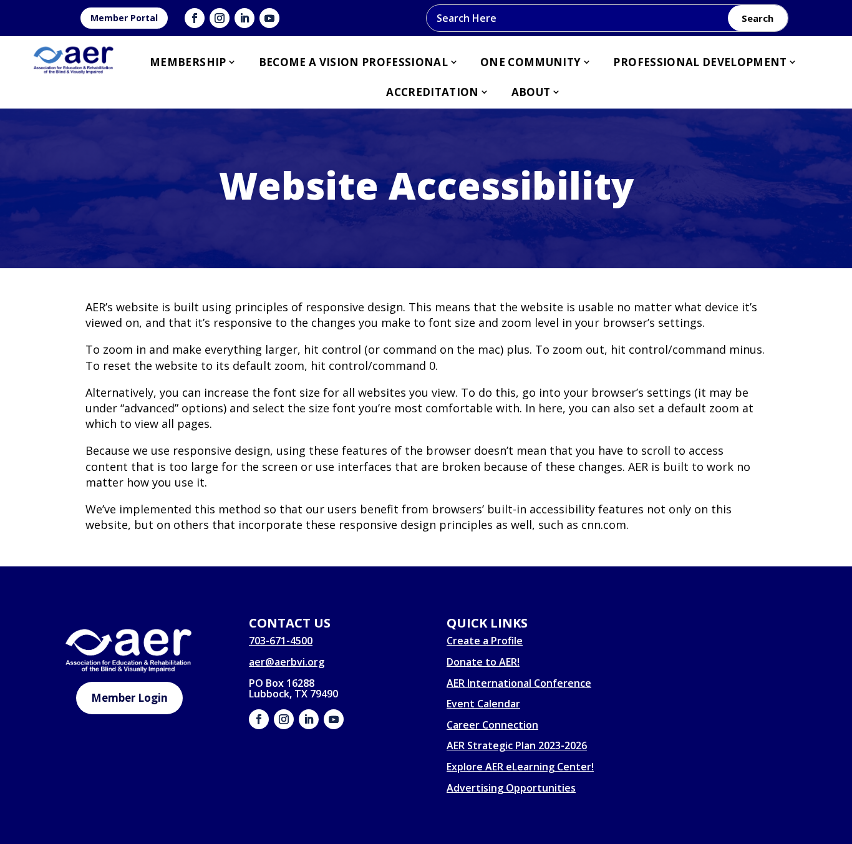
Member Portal (124, 18)
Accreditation (432, 92)
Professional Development (700, 62)
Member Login (129, 698)
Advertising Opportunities (511, 788)
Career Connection (492, 725)
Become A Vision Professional (353, 62)
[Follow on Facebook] (195, 18)
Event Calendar (483, 704)
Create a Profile (485, 641)
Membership (188, 62)
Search (757, 18)
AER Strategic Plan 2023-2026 (517, 745)
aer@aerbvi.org (286, 662)
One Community (530, 62)
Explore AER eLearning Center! (520, 767)
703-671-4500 (280, 641)
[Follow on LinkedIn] (244, 18)
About (531, 92)
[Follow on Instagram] (220, 18)
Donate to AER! (483, 662)
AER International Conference (519, 683)
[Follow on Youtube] (269, 18)
